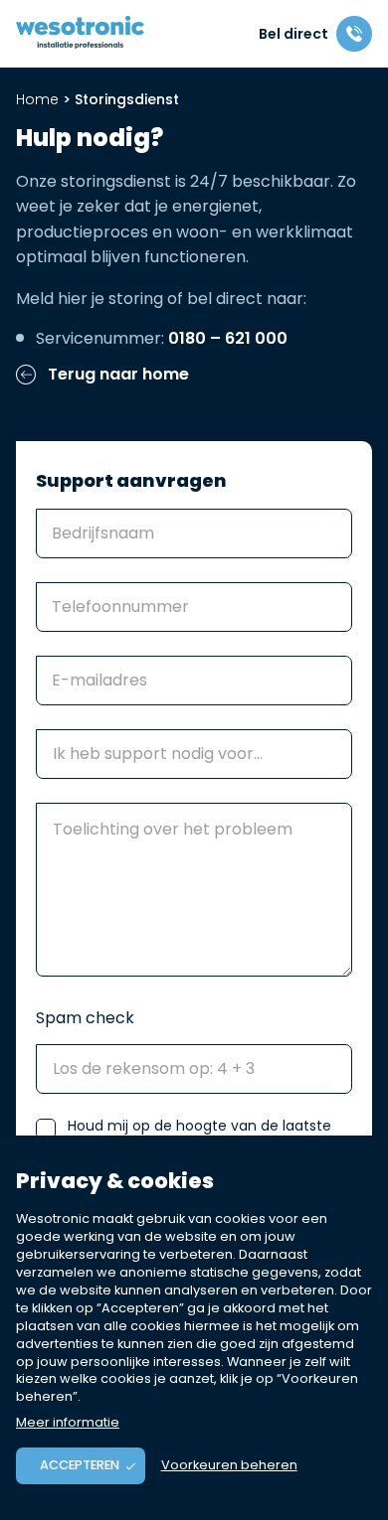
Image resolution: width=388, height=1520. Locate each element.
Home (37, 99)
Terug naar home (116, 375)
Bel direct (293, 34)
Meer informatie (67, 1422)
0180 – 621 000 (228, 338)
